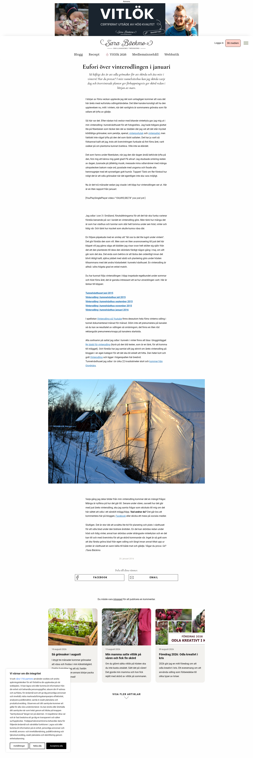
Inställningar (19, 746)
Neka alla (37, 746)
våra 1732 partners (24, 679)
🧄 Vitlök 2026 (115, 54)
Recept (94, 54)
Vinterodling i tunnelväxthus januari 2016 (107, 309)
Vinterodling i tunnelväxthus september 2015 (109, 301)
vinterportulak (136, 133)
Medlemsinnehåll (145, 54)
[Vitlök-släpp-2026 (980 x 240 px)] (126, 20)
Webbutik (171, 54)
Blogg (78, 54)
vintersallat (154, 133)
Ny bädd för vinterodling (98, 344)
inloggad (117, 599)
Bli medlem (233, 43)
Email (154, 577)
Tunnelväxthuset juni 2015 (99, 293)
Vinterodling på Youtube (109, 318)
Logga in (219, 43)
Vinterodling (96, 357)
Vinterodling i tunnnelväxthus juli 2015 (106, 297)
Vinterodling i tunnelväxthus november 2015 (109, 305)
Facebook (121, 516)
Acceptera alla (56, 746)
